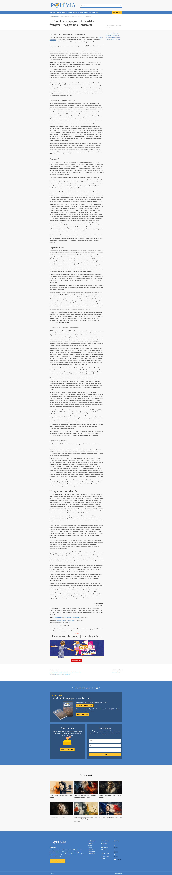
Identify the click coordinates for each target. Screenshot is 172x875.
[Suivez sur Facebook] (115, 854)
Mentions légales (118, 873)
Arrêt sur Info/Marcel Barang (71, 617)
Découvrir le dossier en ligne (85, 705)
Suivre (115, 847)
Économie (80, 12)
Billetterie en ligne (76, 660)
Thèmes (58, 12)
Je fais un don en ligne (67, 749)
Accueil (51, 16)
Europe (75, 12)
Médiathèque (95, 12)
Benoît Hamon (114, 33)
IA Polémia (52, 12)
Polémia (112, 25)
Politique (64, 12)
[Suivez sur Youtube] (115, 859)
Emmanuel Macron (114, 35)
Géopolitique (87, 12)
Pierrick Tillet (70, 620)
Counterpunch (58, 617)
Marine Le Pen (114, 39)
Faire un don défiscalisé (57, 861)
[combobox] (101, 5)
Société (70, 12)
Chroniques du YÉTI (60, 620)
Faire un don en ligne (82, 714)
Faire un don (116, 12)
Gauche (114, 37)
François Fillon (109, 37)
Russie (119, 39)
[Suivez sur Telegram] (115, 845)
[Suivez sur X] (115, 850)
